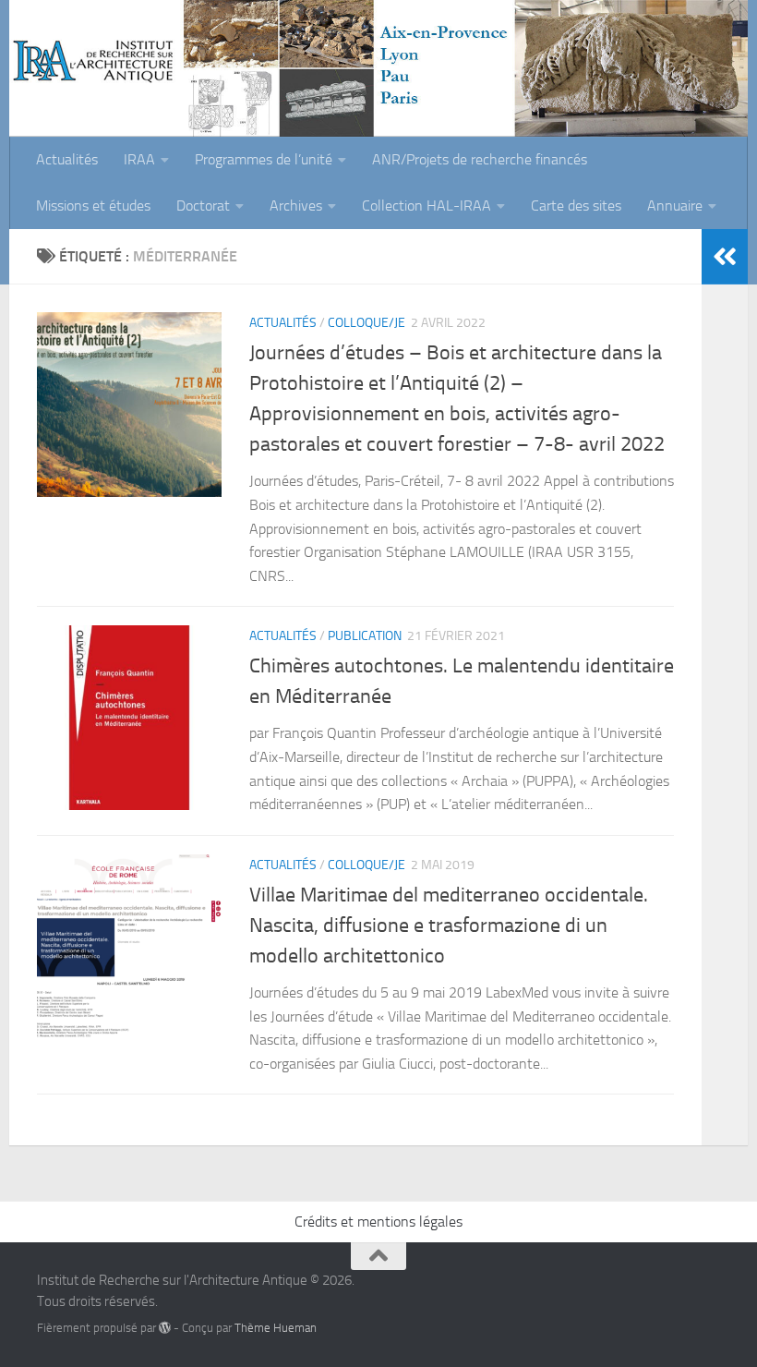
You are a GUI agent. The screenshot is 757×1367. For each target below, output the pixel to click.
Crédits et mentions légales (378, 1221)
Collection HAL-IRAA (426, 205)
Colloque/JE (366, 323)
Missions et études (93, 205)
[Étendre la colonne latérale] (725, 256)
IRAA (139, 159)
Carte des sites (576, 205)
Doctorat (203, 205)
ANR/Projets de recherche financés (479, 159)
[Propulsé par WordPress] (165, 1328)
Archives (296, 205)
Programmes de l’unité (263, 159)
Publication (365, 636)
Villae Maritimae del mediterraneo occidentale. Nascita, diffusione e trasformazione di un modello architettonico (448, 925)
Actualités (67, 159)
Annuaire (675, 205)
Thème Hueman (275, 1328)
